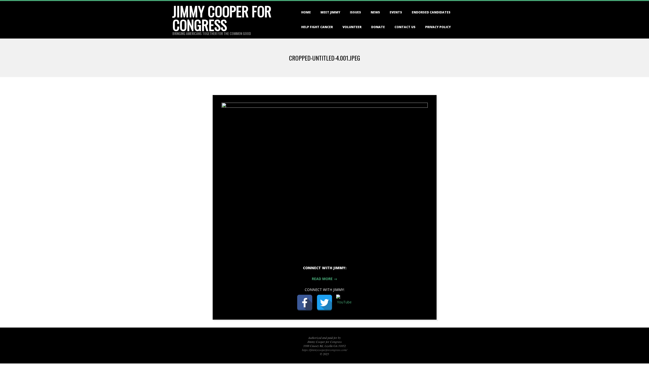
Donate (378, 27)
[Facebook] (305, 303)
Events (396, 12)
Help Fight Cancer (317, 27)
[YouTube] (344, 303)
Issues (355, 12)
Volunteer (352, 27)
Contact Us (405, 27)
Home (306, 12)
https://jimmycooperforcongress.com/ (324, 350)
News (375, 12)
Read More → (324, 278)
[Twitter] (324, 303)
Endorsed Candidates (431, 12)
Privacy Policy (438, 27)
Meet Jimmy (330, 12)
